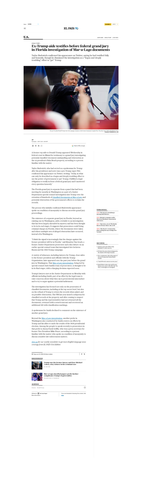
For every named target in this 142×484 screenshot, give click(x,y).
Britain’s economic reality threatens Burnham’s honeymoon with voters (106, 219)
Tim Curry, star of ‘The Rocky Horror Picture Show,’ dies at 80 (107, 224)
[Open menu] (25, 28)
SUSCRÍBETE (108, 24)
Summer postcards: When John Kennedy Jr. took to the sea (106, 247)
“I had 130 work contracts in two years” (108, 261)
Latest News (115, 37)
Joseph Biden (100, 37)
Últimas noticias (102, 209)
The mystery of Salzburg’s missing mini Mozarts (106, 213)
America (34, 387)
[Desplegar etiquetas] (85, 387)
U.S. (26, 37)
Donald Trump (108, 37)
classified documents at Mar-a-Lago (67, 197)
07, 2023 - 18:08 (42, 141)
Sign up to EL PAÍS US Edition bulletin (43, 354)
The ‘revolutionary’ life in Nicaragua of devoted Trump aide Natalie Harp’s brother (107, 257)
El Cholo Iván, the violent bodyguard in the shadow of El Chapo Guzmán (108, 251)
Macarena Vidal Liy (48, 378)
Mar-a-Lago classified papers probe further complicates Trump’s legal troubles (61, 375)
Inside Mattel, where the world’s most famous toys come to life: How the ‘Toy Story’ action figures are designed (108, 266)
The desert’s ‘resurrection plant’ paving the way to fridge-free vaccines (107, 230)
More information (36, 395)
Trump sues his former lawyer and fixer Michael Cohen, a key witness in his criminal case (63, 363)
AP (32, 140)
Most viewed (100, 243)
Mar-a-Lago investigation (63, 263)
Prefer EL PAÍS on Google (79, 145)
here (62, 395)
